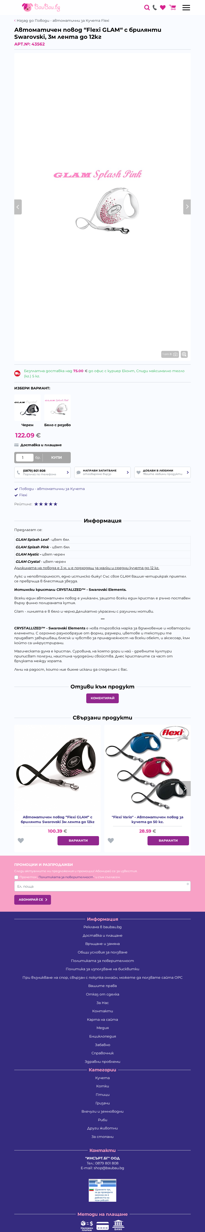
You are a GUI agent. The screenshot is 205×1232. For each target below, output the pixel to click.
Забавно (102, 1045)
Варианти (78, 840)
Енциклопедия (102, 1036)
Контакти (102, 1011)
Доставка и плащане (102, 935)
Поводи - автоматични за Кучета (52, 488)
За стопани (103, 1136)
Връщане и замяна (102, 943)
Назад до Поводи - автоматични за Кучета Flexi (63, 21)
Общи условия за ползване (103, 952)
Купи (56, 457)
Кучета (102, 1078)
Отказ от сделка (102, 994)
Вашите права (102, 985)
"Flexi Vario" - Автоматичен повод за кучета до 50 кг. (147, 819)
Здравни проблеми (102, 1061)
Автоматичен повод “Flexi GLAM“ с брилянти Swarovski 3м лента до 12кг (57, 819)
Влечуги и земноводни (103, 1111)
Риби (102, 1120)
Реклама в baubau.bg (103, 927)
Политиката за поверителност (65, 877)
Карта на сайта (102, 1019)
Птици (103, 1094)
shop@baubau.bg (109, 1168)
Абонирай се (31, 899)
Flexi (23, 495)
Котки (102, 1086)
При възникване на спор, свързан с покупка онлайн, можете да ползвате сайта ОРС (102, 977)
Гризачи (103, 1103)
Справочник (103, 1053)
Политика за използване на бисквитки (102, 969)
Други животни (102, 1128)
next (185, 788)
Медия (102, 1028)
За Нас (102, 1003)
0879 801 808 (106, 1163)
